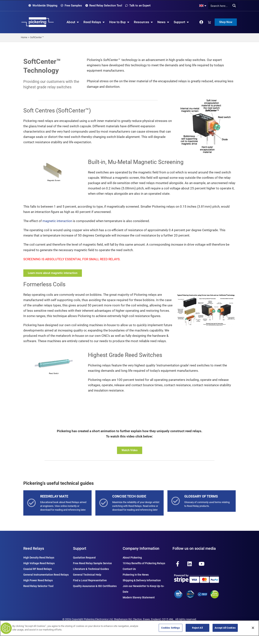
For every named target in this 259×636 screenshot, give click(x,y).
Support (79, 548)
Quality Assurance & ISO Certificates (95, 586)
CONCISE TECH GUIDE (129, 496)
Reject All (197, 627)
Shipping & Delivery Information (142, 580)
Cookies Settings (170, 627)
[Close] (253, 628)
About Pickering (132, 557)
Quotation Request (84, 557)
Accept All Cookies (225, 627)
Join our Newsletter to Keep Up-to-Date (143, 589)
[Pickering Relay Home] (37, 22)
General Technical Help (87, 574)
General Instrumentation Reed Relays (46, 574)
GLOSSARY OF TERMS (201, 496)
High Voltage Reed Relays (39, 563)
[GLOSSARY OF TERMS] (175, 501)
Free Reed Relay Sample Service (92, 563)
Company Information (141, 548)
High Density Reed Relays (38, 557)
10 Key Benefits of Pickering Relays (144, 563)
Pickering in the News (136, 574)
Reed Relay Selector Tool (38, 586)
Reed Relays (33, 548)
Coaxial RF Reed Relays (37, 568)
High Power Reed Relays (38, 580)
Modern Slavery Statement (139, 597)
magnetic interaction (57, 221)
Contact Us (129, 568)
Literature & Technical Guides (91, 568)
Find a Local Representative (90, 580)
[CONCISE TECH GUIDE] (103, 502)
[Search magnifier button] (234, 5)
